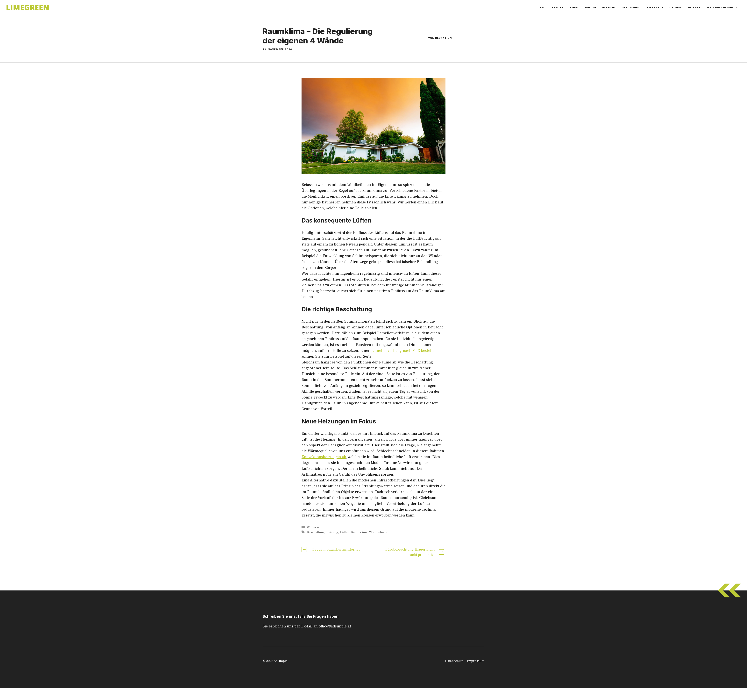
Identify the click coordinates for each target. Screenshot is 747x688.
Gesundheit (631, 7)
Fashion (608, 7)
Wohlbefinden (379, 532)
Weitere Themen (720, 7)
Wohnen (694, 7)
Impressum (475, 661)
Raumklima (359, 532)
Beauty (558, 7)
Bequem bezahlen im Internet (336, 549)
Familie (590, 7)
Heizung (332, 532)
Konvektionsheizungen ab (324, 456)
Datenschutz (454, 661)
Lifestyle (655, 7)
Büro (574, 7)
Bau (542, 7)
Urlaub (675, 7)
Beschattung (316, 532)
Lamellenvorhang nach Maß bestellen (404, 350)
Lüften (345, 532)
